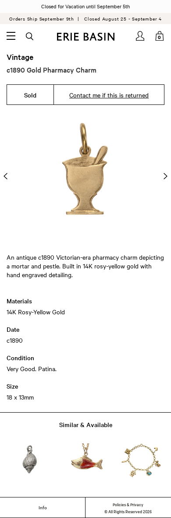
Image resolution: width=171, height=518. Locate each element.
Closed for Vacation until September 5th (85, 6)
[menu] (11, 35)
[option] (85, 176)
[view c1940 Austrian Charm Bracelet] (141, 460)
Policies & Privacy (128, 504)
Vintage (20, 56)
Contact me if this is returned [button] (109, 94)
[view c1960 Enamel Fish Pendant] (86, 460)
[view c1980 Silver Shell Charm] (30, 460)
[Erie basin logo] (85, 36)
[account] (140, 35)
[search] (30, 36)
